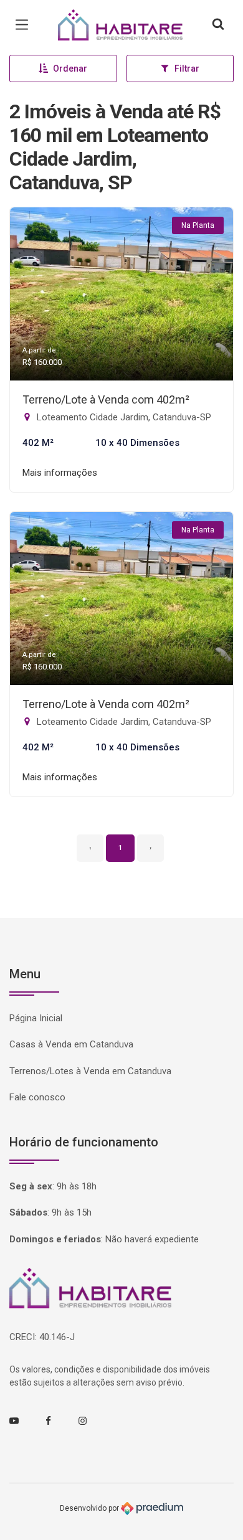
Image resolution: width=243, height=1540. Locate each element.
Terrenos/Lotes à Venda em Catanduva (90, 1071)
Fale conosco (37, 1097)
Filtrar (186, 68)
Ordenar (70, 68)
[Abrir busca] (218, 24)
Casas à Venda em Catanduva (71, 1044)
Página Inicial (35, 1018)
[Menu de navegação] (24, 24)
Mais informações (59, 472)
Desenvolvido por (90, 1507)
